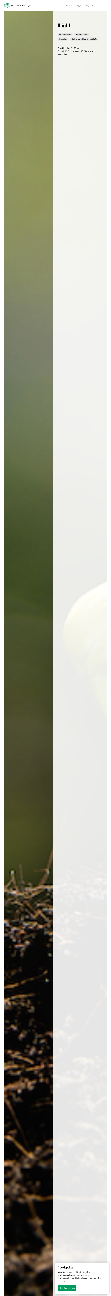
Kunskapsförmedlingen (21, 5)
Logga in (79, 5)
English (69, 5)
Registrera (90, 5)
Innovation (63, 39)
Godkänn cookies (67, 1287)
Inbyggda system (82, 34)
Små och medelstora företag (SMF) (84, 39)
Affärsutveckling (65, 34)
